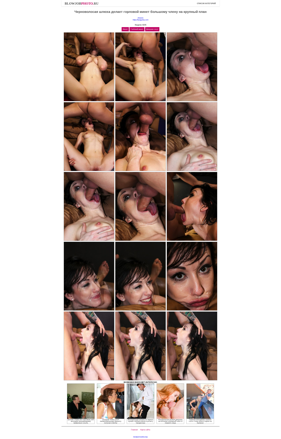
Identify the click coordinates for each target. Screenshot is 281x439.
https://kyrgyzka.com (140, 20)
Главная (134, 430)
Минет (125, 29)
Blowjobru (82, 3)
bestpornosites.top (140, 437)
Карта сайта (145, 430)
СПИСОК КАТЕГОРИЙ (206, 3)
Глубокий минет (137, 29)
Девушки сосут (152, 29)
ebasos (140, 18)
